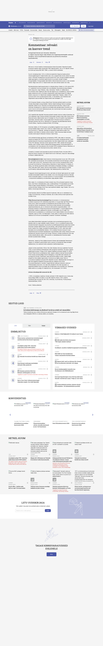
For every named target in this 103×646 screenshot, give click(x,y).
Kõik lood (16, 30)
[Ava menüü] (15, 23)
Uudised (20, 354)
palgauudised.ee (84, 22)
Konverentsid (33, 30)
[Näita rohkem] (90, 23)
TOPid (21, 30)
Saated (57, 338)
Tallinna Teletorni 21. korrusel (22, 421)
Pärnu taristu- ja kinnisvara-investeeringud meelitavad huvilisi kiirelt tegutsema (83, 488)
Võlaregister (57, 30)
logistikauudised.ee (41, 22)
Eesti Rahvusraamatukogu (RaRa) (62, 421)
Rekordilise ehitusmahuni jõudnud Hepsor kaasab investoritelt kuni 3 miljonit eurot (85, 130)
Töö (52, 30)
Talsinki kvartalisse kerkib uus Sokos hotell (32, 356)
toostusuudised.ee (31, 22)
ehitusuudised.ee (22, 22)
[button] (29, 510)
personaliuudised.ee (57, 22)
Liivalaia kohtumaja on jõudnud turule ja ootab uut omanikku (83, 139)
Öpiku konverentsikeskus (79, 421)
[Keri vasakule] (10, 415)
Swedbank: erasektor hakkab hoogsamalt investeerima (71, 347)
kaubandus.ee (49, 22)
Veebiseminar (36, 421)
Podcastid (26, 30)
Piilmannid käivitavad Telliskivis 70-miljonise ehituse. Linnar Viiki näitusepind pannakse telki (62, 459)
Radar (63, 30)
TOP (19, 343)
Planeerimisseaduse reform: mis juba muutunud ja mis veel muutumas (41, 425)
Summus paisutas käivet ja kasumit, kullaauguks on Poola (83, 117)
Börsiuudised (34, 482)
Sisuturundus (46, 30)
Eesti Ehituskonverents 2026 (61, 423)
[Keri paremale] (92, 415)
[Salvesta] (47, 336)
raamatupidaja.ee (75, 22)
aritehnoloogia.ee (67, 22)
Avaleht (11, 30)
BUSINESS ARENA (71, 30)
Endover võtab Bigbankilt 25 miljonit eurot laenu (69, 334)
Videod (40, 30)
